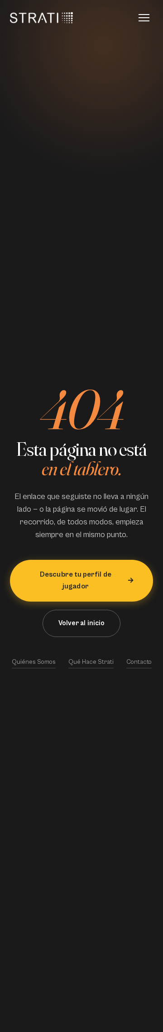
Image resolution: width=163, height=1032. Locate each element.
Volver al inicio (81, 623)
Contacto (139, 662)
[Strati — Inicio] (41, 18)
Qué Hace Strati (91, 662)
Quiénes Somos (34, 662)
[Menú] (144, 17)
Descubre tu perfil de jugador (75, 580)
